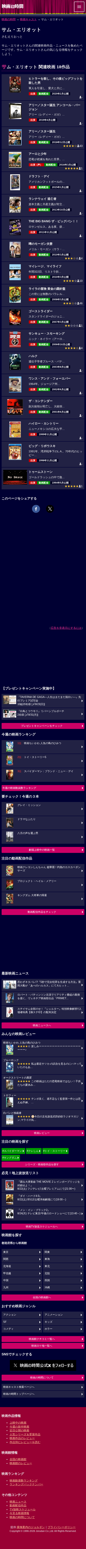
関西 (5, 1259)
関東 (47, 1252)
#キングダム (9, 1157)
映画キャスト (28, 19)
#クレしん (33, 1150)
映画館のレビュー (21, 1463)
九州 (5, 1287)
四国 (47, 1280)
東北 (47, 1266)
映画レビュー (42, 1133)
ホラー (48, 1329)
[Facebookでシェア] (36, 509)
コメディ (8, 1329)
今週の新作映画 (19, 1426)
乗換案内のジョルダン (31, 1527)
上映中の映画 (18, 1422)
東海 (47, 1259)
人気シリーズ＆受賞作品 (25, 1434)
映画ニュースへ (42, 1025)
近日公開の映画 (19, 1430)
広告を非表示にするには (66, 627)
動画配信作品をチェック (42, 911)
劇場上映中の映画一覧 (42, 849)
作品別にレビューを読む (25, 1442)
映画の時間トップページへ (18, 1394)
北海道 (7, 1266)
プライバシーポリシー (62, 1527)
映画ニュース (18, 1501)
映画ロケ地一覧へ (41, 1345)
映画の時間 (9, 19)
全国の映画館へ (42, 1297)
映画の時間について (42, 1377)
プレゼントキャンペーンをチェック (42, 725)
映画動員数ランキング (24, 1480)
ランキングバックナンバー (26, 1484)
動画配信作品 (18, 1505)
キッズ (48, 1322)
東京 (5, 1252)
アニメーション (54, 1314)
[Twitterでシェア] (50, 509)
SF (5, 1322)
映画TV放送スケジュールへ (42, 1226)
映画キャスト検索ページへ (18, 1387)
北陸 (47, 1273)
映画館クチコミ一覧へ (42, 1338)
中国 (5, 1280)
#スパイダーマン (12, 1150)
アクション (9, 1314)
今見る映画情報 (19, 1513)
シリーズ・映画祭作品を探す (42, 1164)
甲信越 (7, 1273)
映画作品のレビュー (22, 1438)
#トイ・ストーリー (54, 1150)
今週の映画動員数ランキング (19, 787)
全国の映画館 (18, 1459)
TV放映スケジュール (23, 1509)
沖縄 (47, 1287)
